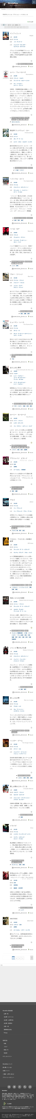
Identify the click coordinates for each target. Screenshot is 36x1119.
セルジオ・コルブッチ (19, 794)
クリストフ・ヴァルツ (19, 661)
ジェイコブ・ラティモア (19, 44)
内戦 (25, 635)
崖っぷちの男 (14, 698)
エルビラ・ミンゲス (27, 141)
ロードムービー (28, 261)
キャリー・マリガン (18, 838)
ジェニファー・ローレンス (20, 752)
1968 (15, 790)
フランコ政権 (20, 635)
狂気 (28, 406)
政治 (24, 530)
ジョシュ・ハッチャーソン (20, 753)
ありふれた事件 (15, 367)
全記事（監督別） (8, 1023)
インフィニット (15, 33)
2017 (15, 37)
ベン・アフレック (18, 508)
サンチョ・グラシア (18, 552)
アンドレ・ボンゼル (18, 379)
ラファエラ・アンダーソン (20, 240)
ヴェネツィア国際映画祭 (17, 633)
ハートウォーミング (23, 587)
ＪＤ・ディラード (18, 41)
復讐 (25, 313)
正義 (30, 587)
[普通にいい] (31, 352)
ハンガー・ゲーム (16, 741)
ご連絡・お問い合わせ (8, 1074)
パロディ (20, 406)
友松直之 (16, 885)
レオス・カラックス (18, 423)
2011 (15, 829)
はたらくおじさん (16, 121)
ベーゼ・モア (14, 229)
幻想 (18, 449)
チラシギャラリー (7, 1056)
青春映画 (20, 263)
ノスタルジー (15, 587)
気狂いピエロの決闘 (17, 598)
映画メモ (6, 1049)
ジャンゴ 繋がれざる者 (18, 648)
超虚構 (25, 449)
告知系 (5, 1053)
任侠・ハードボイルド (17, 488)
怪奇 (22, 449)
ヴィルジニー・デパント (19, 237)
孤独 (22, 313)
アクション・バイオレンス (26, 63)
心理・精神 (14, 447)
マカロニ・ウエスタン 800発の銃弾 (21, 540)
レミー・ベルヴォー (18, 376)
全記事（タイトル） (9, 1017)
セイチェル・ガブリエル (19, 46)
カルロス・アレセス (18, 609)
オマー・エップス (25, 930)
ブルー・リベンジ (16, 274)
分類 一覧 (6, 1026)
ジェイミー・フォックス (19, 659)
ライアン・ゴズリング (19, 837)
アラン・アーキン (28, 511)
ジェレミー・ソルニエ (19, 282)
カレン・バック (17, 242)
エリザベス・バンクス (19, 711)
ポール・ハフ (17, 330)
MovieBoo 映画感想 (8, 1010)
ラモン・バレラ (28, 552)
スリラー (14, 119)
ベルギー (21, 78)
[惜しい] (31, 61)
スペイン (16, 136)
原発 (13, 491)
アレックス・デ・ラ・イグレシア (21, 549)
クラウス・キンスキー (19, 799)
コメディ (27, 117)
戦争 (19, 220)
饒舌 (22, 220)
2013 (15, 278)
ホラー (13, 356)
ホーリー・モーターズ (18, 415)
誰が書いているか (7, 1067)
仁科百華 (20, 888)
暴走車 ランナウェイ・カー (19, 130)
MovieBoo (13, 3)
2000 (15, 232)
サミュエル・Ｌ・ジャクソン (20, 190)
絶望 (28, 313)
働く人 (26, 584)
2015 (15, 76)
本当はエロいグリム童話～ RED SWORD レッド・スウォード (21, 874)
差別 (15, 220)
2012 (15, 418)
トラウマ (22, 170)
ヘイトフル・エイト (17, 179)
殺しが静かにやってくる (18, 786)
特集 (5, 1043)
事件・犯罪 (14, 263)
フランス (16, 78)
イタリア (16, 792)
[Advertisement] (18, 983)
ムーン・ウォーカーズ (18, 72)
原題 (12, 27)
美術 (28, 777)
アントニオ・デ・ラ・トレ (20, 611)
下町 (13, 358)
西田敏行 (23, 469)
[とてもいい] (31, 114)
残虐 (24, 406)
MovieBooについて (7, 1064)
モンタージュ (15, 864)
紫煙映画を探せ (8, 1029)
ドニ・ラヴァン (17, 426)
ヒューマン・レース (17, 322)
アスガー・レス (17, 706)
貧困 (31, 777)
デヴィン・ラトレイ (18, 287)
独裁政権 (14, 639)
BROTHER (13, 919)
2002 (15, 544)
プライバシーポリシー (8, 1077)
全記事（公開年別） (9, 1020)
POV (15, 406)
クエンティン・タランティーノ (21, 187)
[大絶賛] (31, 442)
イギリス (16, 924)
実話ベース (27, 526)
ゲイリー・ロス (17, 749)
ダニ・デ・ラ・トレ (18, 138)
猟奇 (17, 265)
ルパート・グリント (18, 85)
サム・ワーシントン (18, 709)
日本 (15, 464)
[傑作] (31, 308)
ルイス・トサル (17, 141)
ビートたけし (17, 469)
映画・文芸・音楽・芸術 (22, 119)
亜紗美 (15, 888)
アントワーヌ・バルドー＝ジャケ (21, 80)
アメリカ (16, 39)
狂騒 (13, 589)
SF (18, 63)
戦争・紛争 (14, 528)
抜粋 (15, 27)
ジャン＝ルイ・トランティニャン (21, 797)
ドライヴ (13, 826)
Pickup (5, 1032)
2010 (15, 601)
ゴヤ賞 (16, 170)
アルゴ (12, 500)
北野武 (15, 466)
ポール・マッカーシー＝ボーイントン (23, 333)
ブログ (5, 1046)
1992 (15, 371)
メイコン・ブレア (18, 285)
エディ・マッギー (18, 335)
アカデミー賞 (15, 530)
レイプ (13, 265)
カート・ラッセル (18, 192)
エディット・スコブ (27, 426)
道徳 (16, 589)
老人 (30, 584)
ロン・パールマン (18, 83)
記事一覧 (6, 1013)
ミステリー (29, 217)
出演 (9, 27)
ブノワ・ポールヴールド (19, 377)
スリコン (30, 633)
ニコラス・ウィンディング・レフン (22, 834)
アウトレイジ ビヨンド (18, 458)
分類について (6, 1070)
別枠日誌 (5, 1040)
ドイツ (15, 420)
